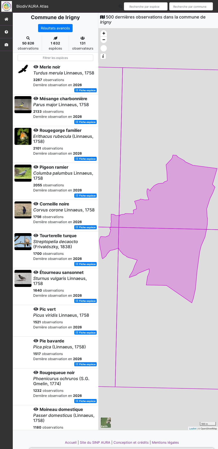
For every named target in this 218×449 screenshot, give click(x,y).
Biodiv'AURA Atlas (32, 6)
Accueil (71, 442)
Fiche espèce (87, 90)
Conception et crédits (131, 442)
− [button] (103, 39)
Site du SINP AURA (95, 442)
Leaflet (192, 428)
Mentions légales (165, 442)
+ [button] (103, 33)
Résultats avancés (55, 28)
